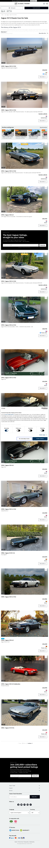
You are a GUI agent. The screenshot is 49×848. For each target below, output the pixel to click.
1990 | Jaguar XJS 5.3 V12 (8, 66)
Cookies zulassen (40, 438)
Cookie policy (31, 841)
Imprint (16, 841)
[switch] (18, 431)
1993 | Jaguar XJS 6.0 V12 (8, 325)
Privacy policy (26, 841)
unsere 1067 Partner (9, 414)
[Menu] (44, 4)
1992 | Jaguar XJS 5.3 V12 (8, 171)
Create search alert (36, 7)
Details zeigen (42, 434)
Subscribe (42, 245)
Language (11, 809)
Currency (32, 809)
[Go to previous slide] (3, 134)
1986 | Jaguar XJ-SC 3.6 (8, 553)
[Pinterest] (24, 805)
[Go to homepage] (22, 3)
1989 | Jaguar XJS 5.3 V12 (8, 110)
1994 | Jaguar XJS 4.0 (7, 465)
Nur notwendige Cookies (24, 438)
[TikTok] (31, 805)
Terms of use (20, 841)
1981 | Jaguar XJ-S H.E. (7, 728)
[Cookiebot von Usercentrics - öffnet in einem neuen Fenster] (42, 408)
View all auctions (43, 127)
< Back (2, 14)
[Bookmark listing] (46, 39)
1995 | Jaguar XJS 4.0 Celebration (10, 684)
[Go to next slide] (46, 134)
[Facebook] (18, 805)
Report (3, 638)
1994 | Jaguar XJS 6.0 (7, 215)
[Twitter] (21, 805)
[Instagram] (28, 805)
